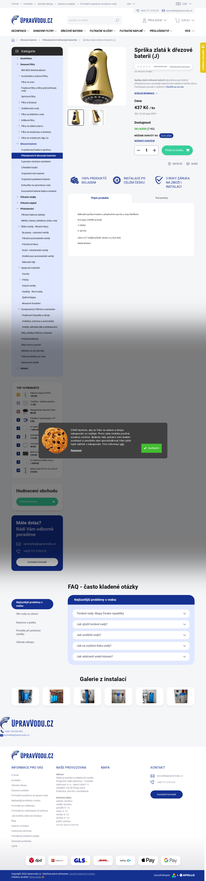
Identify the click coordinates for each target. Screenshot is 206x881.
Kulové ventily (29, 285)
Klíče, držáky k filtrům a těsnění (36, 333)
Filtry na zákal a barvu (32, 126)
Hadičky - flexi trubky (32, 291)
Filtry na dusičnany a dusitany (36, 132)
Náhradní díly (28, 262)
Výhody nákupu (45, 4)
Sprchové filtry (28, 96)
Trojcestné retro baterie (32, 173)
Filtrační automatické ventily (36, 238)
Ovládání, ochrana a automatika (38, 321)
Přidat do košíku (174, 150)
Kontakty (28, 4)
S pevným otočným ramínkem (36, 161)
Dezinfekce (26, 58)
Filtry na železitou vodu (32, 114)
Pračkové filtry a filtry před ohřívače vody (38, 89)
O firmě (15, 4)
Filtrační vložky (28, 197)
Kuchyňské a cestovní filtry (34, 76)
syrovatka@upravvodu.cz (39, 544)
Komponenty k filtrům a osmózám (38, 309)
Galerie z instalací (20, 826)
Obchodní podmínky (21, 841)
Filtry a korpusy (29, 102)
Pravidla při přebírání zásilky (25, 836)
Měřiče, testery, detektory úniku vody (39, 220)
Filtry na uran (27, 82)
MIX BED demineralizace (33, 70)
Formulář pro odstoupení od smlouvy (29, 810)
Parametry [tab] (162, 197)
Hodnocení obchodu (21, 831)
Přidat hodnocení (28, 501)
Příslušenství (27, 208)
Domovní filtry (27, 64)
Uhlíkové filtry (28, 120)
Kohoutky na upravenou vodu (36, 185)
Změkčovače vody (30, 108)
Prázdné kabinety (30, 339)
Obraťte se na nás (175, 87)
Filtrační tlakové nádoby (33, 214)
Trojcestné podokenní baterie (35, 179)
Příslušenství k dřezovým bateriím (38, 155)
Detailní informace (144, 93)
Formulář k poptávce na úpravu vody (98, 4)
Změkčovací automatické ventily (38, 256)
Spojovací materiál (30, 268)
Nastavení (76, 450)
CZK (184, 3)
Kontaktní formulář (37, 562)
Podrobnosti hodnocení (179, 67)
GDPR (14, 846)
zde (122, 444)
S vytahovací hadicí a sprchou (36, 150)
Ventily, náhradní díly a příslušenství (39, 327)
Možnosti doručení (144, 141)
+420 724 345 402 (13, 731)
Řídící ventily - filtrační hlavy (34, 226)
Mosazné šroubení (31, 303)
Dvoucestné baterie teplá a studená (38, 191)
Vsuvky (25, 274)
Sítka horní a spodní (31, 345)
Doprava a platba (66, 4)
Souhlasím (153, 448)
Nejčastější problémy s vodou (25, 800)
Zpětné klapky (29, 297)
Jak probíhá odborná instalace (26, 816)
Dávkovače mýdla (30, 362)
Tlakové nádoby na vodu (33, 356)
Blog (13, 820)
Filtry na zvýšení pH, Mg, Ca (34, 138)
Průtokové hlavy (30, 244)
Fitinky (25, 279)
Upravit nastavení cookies (82, 873)
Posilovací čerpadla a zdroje (36, 315)
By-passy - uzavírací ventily (35, 232)
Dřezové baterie (28, 144)
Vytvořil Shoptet (162, 875)
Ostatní (24, 368)
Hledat (117, 20)
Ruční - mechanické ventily (35, 250)
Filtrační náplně (28, 203)
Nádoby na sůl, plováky (32, 350)
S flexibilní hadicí (29, 167)
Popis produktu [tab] (100, 197)
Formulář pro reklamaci (23, 805)
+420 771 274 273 (34, 551)
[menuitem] (20, 31)
